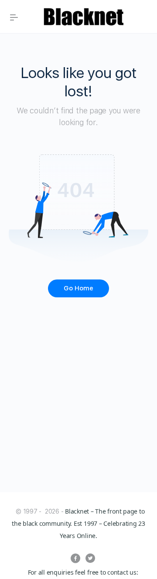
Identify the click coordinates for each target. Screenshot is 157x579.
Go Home (78, 288)
